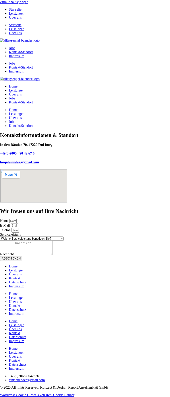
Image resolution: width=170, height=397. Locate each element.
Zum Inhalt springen (14, 2)
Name (4, 221)
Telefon (6, 230)
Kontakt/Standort (21, 52)
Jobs (12, 48)
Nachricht (7, 254)
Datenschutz (17, 282)
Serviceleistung (10, 234)
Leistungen (16, 13)
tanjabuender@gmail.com (19, 162)
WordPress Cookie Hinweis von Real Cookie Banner (37, 395)
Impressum (16, 56)
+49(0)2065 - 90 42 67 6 (17, 153)
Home (13, 86)
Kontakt (14, 278)
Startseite (15, 9)
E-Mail (5, 225)
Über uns (15, 17)
